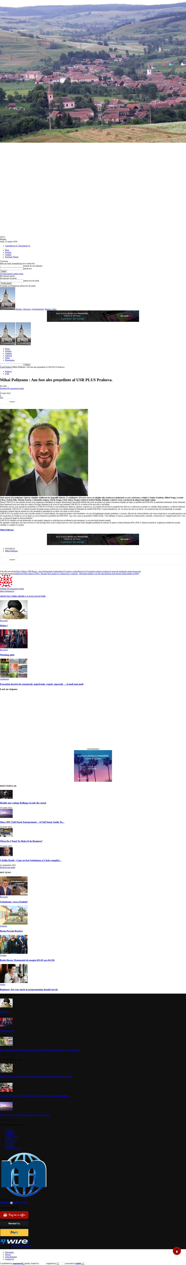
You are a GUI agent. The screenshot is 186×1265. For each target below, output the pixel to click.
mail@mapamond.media (21, 1246)
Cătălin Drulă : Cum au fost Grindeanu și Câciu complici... (30, 860)
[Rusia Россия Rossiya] (14, 924)
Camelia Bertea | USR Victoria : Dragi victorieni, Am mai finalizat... (35, 1095)
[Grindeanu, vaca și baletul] (14, 895)
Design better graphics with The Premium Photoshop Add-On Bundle (36, 1076)
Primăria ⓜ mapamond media (12, 388)
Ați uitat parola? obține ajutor (11, 274)
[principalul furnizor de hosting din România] (42, 1263)
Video (7, 358)
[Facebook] (24, 401)
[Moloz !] (14, 618)
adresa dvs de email (31, 281)
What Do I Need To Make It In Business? (21, 841)
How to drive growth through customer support (24, 1115)
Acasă (2, 367)
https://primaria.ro (7, 591)
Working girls (7, 654)
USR (7, 374)
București (4, 621)
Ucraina (3, 955)
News (7, 349)
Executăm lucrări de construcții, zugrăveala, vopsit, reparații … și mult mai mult (41, 684)
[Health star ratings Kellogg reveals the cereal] (6, 798)
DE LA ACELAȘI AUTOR (33, 596)
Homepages (10, 360)
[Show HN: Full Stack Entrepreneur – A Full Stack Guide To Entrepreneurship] (6, 817)
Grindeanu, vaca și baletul (13, 901)
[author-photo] (6, 586)
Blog (7, 250)
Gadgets (8, 353)
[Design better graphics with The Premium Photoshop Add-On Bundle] (6, 1072)
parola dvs (27, 268)
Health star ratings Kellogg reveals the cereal (23, 803)
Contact (8, 255)
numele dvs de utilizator (32, 266)
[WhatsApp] (51, 401)
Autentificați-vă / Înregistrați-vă (17, 246)
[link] (7, 530)
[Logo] (8, 344)
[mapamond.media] (14, 1236)
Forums (8, 252)
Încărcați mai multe (7, 867)
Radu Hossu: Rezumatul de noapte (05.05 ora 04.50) (27, 960)
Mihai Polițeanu (11, 551)
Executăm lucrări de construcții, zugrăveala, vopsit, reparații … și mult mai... (40, 1050)
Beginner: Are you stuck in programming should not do (29, 989)
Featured (3, 926)
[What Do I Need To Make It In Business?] (6, 836)
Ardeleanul (4, 679)
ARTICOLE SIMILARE (11, 596)
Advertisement (11, 1257)
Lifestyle (8, 356)
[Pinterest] (42, 401)
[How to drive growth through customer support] (6, 1110)
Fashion (8, 351)
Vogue (2, 984)
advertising (14, 1202)
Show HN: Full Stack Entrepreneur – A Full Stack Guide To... (32, 822)
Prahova (8, 367)
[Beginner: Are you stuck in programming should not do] (14, 982)
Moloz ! (4, 625)
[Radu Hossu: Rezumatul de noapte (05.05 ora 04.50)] (14, 953)
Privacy (8, 1255)
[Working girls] (14, 648)
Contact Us (9, 1259)
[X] (33, 401)
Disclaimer (9, 1252)
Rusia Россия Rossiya (11, 931)
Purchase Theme (11, 257)
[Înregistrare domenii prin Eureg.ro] (60, 1263)
